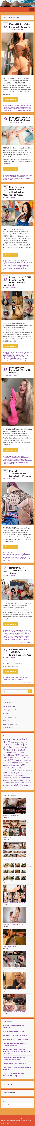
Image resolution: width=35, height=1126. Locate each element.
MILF (9, 267)
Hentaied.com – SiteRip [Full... (11, 815)
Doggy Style (9, 758)
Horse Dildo (15, 559)
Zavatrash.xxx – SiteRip (9, 946)
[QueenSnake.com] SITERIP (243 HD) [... (14, 1011)
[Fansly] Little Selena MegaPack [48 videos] (19, 118)
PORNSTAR (6, 720)
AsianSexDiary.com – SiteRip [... (12, 859)
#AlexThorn (8, 630)
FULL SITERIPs (12, 287)
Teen (25, 639)
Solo (29, 782)
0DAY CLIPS (6, 703)
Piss (4, 462)
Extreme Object (7, 108)
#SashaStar (15, 632)
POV (26, 778)
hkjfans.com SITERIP (19, 357)
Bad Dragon (19, 352)
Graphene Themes (14, 1123)
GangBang (27, 760)
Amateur (14, 739)
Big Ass (15, 742)
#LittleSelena (9, 175)
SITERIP (12, 782)
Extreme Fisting (14, 107)
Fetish (19, 760)
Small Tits (20, 782)
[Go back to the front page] (17, 3)
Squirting (5, 463)
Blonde (13, 745)
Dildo (24, 755)
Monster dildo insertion (10, 679)
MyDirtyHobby (18, 773)
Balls (18, 175)
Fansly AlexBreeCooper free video (13, 556)
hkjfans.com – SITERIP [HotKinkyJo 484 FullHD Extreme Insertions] (17, 281)
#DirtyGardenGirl (18, 630)
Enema (13, 457)
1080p (20, 632)
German (6, 763)
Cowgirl (14, 747)
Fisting (5, 110)
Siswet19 (20, 679)
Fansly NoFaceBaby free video (22, 108)
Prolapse (26, 178)
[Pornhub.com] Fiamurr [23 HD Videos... (14, 968)
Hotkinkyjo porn (17, 636)
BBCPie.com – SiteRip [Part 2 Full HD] (15, 1035)
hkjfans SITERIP (7, 357)
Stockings (6, 785)
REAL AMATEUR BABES (14, 110)
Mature (22, 770)
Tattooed (25, 110)
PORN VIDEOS (7, 717)
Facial (9, 760)
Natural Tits (9, 778)
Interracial (19, 765)
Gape (10, 559)
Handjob (16, 763)
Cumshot (9, 752)
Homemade (7, 765)
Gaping (22, 460)
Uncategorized (7, 727)
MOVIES (5, 713)
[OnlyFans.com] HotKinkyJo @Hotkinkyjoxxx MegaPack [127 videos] (14, 191)
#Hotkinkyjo (18, 261)
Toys (29, 110)
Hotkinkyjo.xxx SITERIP (15, 638)
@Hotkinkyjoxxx (10, 261)
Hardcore (25, 762)
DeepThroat (12, 755)
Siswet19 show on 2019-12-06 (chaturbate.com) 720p (20, 652)
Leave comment (27, 642)
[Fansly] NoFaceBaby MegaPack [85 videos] (19, 25)
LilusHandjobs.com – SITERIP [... (12, 990)
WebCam (11, 463)
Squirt (27, 462)
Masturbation (11, 770)
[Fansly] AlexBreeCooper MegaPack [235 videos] (20, 474)
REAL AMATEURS (19, 29)
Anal (15, 105)
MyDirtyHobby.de (21, 775)
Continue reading (10, 99)
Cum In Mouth (16, 750)
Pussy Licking (7, 780)
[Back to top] (30, 1121)
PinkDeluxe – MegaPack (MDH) (13, 1031)
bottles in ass (7, 176)
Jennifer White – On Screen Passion (15, 1063)
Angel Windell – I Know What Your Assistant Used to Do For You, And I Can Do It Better (16, 1051)
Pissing (8, 462)
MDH (29, 770)
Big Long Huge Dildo (23, 105)
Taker (12, 29)
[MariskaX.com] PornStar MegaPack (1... (14, 902)
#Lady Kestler (7, 632)
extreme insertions (25, 107)
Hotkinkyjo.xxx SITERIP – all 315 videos (17, 570)
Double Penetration (22, 757)
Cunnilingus (19, 752)
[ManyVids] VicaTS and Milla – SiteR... (13, 924)
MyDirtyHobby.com (9, 775)
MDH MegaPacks (8, 710)
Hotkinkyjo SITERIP (22, 358)
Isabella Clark (27, 638)
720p (24, 632)
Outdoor (18, 777)
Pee (30, 460)
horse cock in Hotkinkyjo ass (20, 265)
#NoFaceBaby (9, 105)
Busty (7, 107)
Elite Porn (3, 10)
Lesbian (5, 267)
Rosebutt (6, 179)
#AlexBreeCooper (10, 553)
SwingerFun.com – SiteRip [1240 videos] (16, 1039)
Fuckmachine (15, 460)
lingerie (18, 768)
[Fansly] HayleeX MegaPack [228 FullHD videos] (20, 370)
